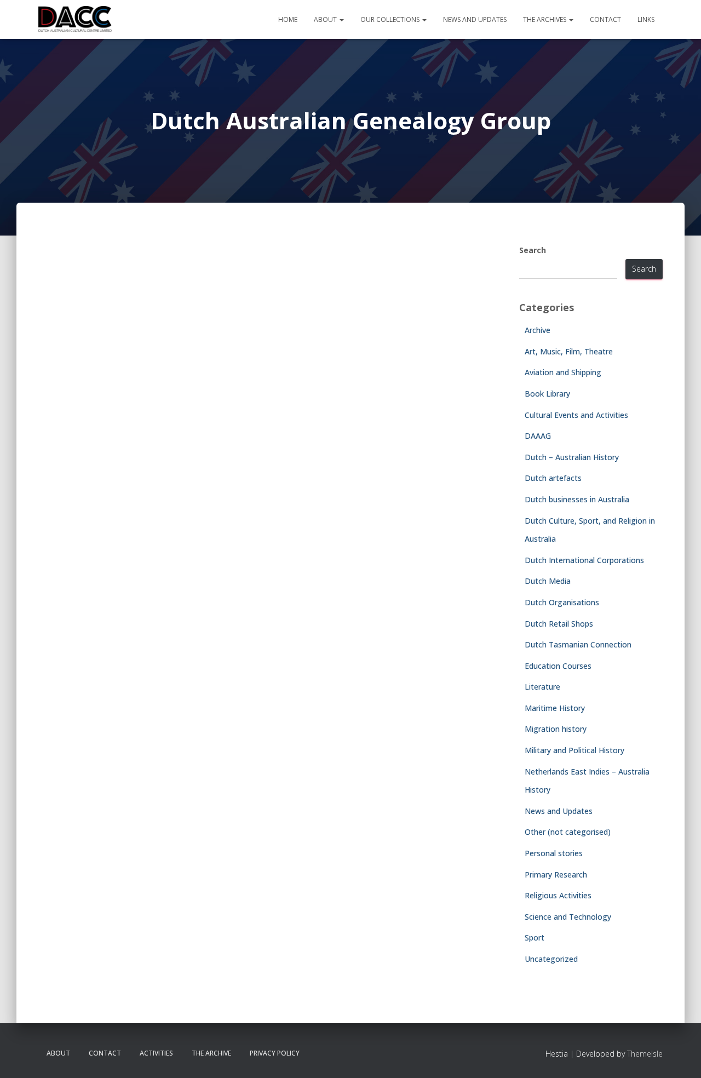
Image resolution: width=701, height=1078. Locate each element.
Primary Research (556, 874)
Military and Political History (574, 750)
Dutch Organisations (562, 602)
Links (645, 19)
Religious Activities (558, 895)
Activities (156, 1053)
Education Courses (558, 666)
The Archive (211, 1053)
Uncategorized (551, 959)
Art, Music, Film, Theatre (569, 351)
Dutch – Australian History (572, 457)
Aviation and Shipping (563, 372)
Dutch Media (548, 581)
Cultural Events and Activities (576, 415)
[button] (341, 19)
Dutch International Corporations (584, 560)
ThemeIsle (645, 1053)
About (326, 19)
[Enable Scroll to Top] (679, 1056)
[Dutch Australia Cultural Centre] (75, 19)
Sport (534, 937)
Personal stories (554, 853)
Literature (542, 686)
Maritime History (555, 708)
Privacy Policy (275, 1053)
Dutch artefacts (553, 478)
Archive (537, 330)
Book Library (547, 393)
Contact (605, 19)
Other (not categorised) (568, 832)
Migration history (556, 729)
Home (287, 19)
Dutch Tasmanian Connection (578, 644)
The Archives (545, 19)
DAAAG (538, 436)
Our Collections (390, 19)
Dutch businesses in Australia (577, 499)
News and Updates (475, 19)
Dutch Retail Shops (559, 623)
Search (532, 250)
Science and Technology (568, 916)
